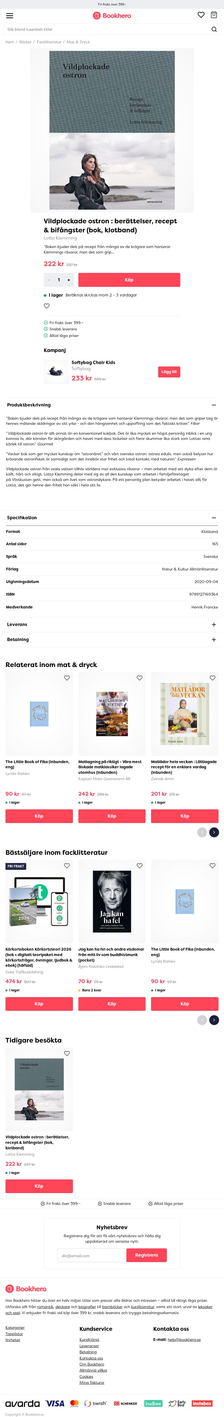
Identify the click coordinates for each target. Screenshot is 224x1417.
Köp (129, 280)
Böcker (24, 41)
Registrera (146, 1255)
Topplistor (14, 1333)
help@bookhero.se (184, 1339)
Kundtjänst (89, 1339)
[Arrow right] (214, 832)
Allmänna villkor (93, 1370)
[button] (213, 15)
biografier (87, 1306)
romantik (45, 1306)
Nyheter (12, 1339)
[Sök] (214, 29)
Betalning (88, 1351)
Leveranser (89, 1345)
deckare (62, 1306)
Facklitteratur (48, 41)
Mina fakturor (91, 1382)
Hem (9, 41)
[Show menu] (9, 15)
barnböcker (112, 1306)
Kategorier (15, 1327)
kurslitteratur (142, 1306)
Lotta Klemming (60, 238)
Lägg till (169, 371)
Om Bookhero (91, 1364)
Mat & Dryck (78, 41)
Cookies (86, 1376)
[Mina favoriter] (201, 15)
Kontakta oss (91, 1358)
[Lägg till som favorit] (47, 306)
